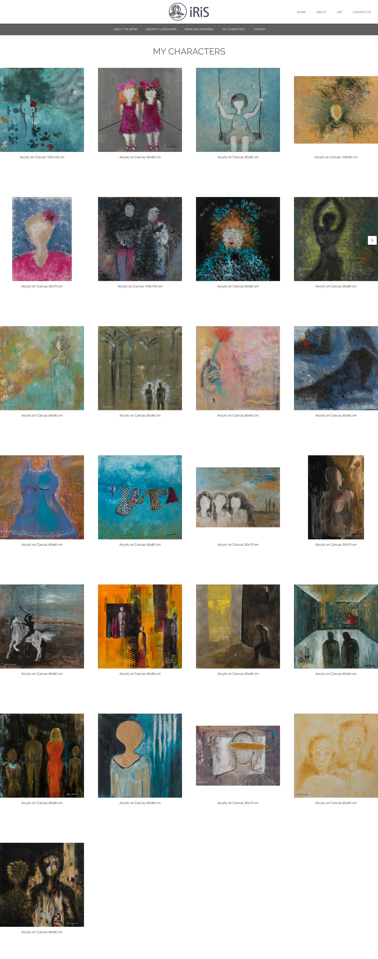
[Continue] (372, 240)
